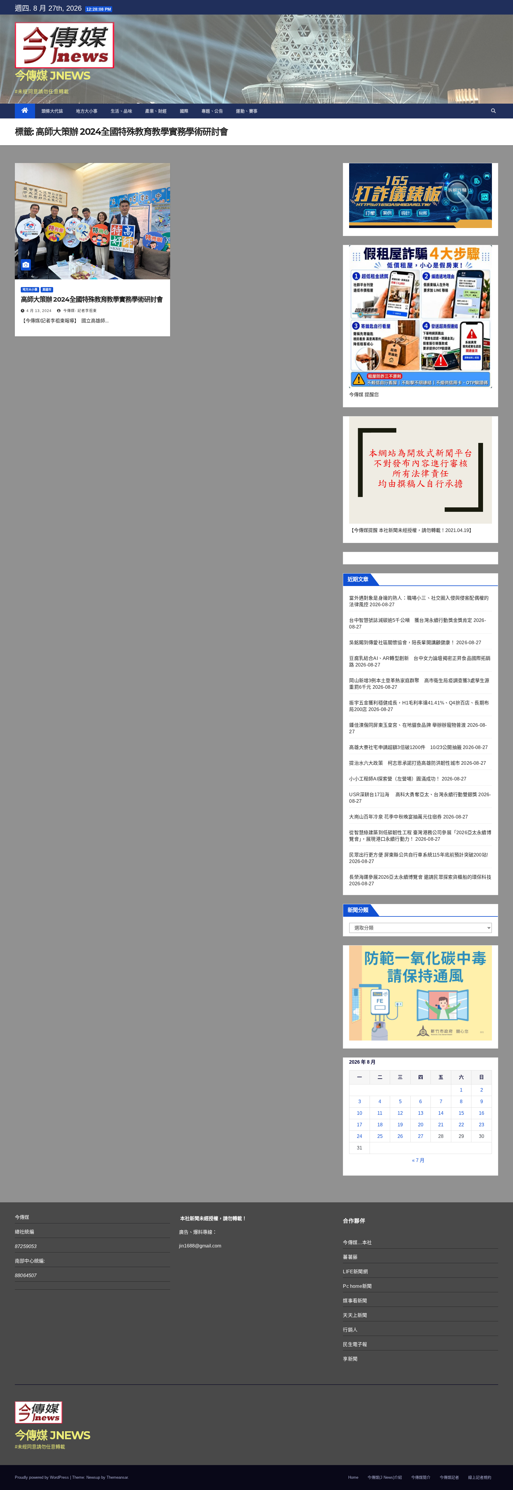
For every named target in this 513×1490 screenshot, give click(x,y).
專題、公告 (212, 111)
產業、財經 (156, 111)
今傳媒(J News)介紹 (385, 1477)
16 (481, 1113)
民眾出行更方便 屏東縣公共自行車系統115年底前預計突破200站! (418, 854)
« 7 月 (418, 1160)
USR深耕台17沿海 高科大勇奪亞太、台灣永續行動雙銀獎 (413, 794)
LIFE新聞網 (355, 1271)
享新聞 (350, 1358)
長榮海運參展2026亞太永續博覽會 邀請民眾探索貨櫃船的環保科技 (420, 877)
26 (400, 1136)
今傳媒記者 (449, 1477)
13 (420, 1113)
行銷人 (350, 1329)
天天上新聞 (355, 1315)
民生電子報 (355, 1344)
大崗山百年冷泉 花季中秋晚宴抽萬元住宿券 (395, 816)
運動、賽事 (247, 111)
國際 (184, 111)
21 (441, 1124)
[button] (493, 110)
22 (461, 1124)
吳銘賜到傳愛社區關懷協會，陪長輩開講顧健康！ (402, 642)
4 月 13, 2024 (39, 311)
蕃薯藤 (350, 1257)
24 (359, 1136)
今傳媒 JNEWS (52, 76)
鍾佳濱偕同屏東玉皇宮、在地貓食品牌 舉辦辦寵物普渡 (407, 725)
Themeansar (117, 1477)
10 (359, 1113)
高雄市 (46, 289)
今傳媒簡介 (420, 1477)
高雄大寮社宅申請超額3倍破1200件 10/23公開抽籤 (405, 747)
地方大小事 (87, 111)
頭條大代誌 (52, 111)
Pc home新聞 (357, 1286)
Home (353, 1477)
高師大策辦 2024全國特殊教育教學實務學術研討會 (92, 299)
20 (420, 1124)
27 (420, 1136)
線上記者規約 (479, 1477)
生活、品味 (121, 111)
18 (380, 1124)
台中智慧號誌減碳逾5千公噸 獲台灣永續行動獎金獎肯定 (410, 620)
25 (380, 1136)
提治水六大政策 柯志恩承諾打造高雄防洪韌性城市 (404, 763)
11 (379, 1113)
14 (441, 1113)
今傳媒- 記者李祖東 (79, 311)
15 (461, 1113)
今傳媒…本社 (357, 1242)
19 (400, 1124)
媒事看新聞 (355, 1300)
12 (400, 1113)
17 (359, 1124)
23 (481, 1124)
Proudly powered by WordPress (42, 1477)
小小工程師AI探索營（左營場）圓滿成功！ (394, 778)
